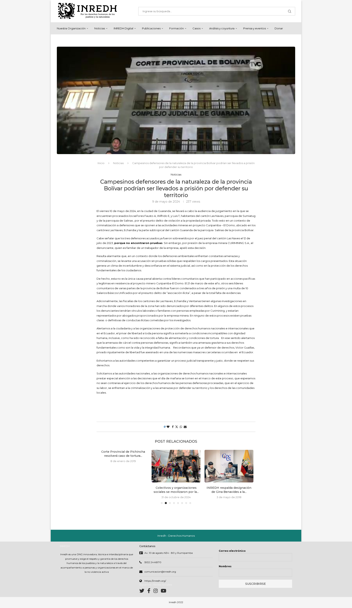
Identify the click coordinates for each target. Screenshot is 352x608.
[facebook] (150, 591)
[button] (104, 476)
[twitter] (143, 591)
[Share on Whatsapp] (181, 427)
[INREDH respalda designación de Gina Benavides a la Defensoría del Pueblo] (229, 466)
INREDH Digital (123, 28)
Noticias (99, 28)
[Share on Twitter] (176, 427)
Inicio (101, 163)
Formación (176, 28)
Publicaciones (151, 28)
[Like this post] (168, 427)
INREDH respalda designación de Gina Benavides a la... (229, 490)
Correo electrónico (232, 550)
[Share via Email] (185, 427)
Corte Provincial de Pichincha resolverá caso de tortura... (123, 454)
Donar (279, 28)
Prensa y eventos (254, 28)
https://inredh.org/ (155, 580)
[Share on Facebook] (173, 427)
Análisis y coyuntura (221, 28)
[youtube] (163, 591)
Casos (196, 28)
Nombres (225, 566)
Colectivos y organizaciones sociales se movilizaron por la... (176, 490)
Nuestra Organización (71, 28)
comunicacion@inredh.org (160, 571)
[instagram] (157, 591)
